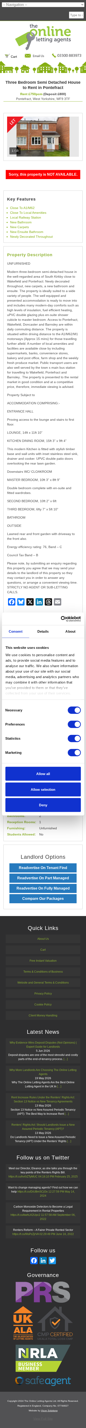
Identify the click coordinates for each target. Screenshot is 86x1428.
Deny (43, 805)
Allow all (43, 774)
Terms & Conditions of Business (43, 971)
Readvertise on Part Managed (43, 878)
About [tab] (70, 631)
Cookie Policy (43, 1004)
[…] (66, 1059)
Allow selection (43, 789)
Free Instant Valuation (43, 960)
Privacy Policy (43, 993)
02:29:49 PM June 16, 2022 (56, 1234)
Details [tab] (43, 631)
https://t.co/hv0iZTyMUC (23, 1176)
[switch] (74, 724)
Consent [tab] (15, 631)
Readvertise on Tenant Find (43, 868)
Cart (13, 56)
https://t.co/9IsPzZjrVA (25, 1234)
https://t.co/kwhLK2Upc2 (25, 1215)
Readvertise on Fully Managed (43, 888)
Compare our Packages (43, 899)
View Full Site (43, 1418)
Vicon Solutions (49, 1410)
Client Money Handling (43, 1015)
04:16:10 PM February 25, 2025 (58, 1176)
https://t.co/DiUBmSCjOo (32, 1191)
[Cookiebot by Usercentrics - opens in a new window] (61, 619)
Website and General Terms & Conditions (43, 982)
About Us (43, 938)
